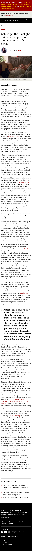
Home (1, 25)
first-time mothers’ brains (23, 249)
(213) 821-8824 (9, 523)
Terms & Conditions (6, 544)
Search (26, 20)
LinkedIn (21, 532)
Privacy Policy (4, 540)
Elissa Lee (20, 50)
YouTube (9, 532)
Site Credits (4, 542)
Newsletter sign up (8, 536)
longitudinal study (13, 136)
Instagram (14, 532)
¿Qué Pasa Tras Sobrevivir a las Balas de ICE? (16, 497)
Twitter (5, 532)
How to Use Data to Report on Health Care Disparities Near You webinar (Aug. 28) (15, 4)
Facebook (2, 532)
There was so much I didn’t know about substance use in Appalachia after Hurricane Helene (16, 488)
